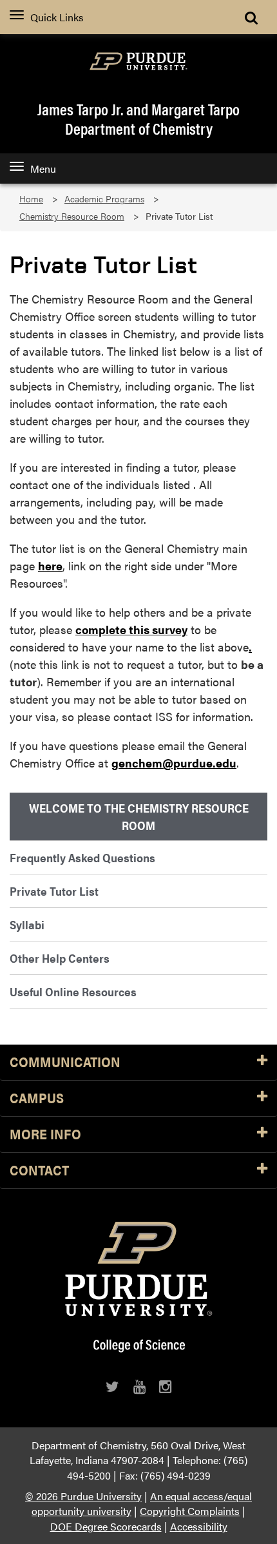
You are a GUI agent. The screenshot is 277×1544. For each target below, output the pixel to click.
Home (31, 199)
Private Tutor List (54, 891)
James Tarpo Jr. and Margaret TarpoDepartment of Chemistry (138, 118)
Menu (43, 168)
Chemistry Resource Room (71, 216)
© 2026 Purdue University (83, 1496)
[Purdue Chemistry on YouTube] (139, 1386)
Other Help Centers (60, 958)
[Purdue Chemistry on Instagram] (165, 1386)
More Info (45, 1134)
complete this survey (131, 629)
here (50, 565)
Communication (65, 1062)
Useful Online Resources (73, 991)
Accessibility (198, 1526)
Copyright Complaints (190, 1510)
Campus (37, 1098)
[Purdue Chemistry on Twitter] (112, 1386)
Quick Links (57, 17)
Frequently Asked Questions (82, 857)
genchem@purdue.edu (173, 763)
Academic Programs (104, 199)
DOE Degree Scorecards (106, 1526)
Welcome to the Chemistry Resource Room (139, 816)
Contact (39, 1171)
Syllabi (27, 924)
